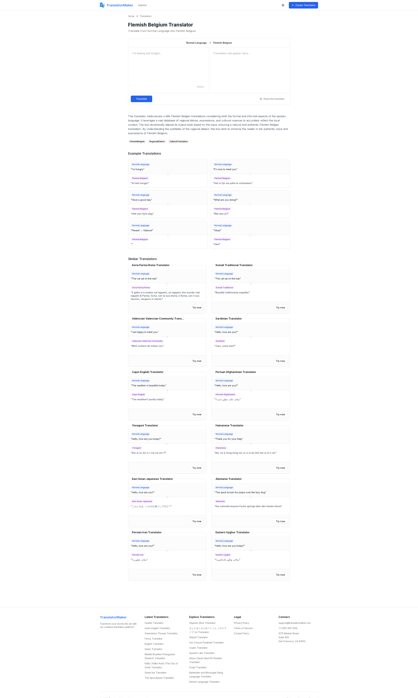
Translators (146, 16)
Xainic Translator (153, 649)
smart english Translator (157, 628)
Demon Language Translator (204, 681)
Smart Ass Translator (156, 672)
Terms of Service (243, 628)
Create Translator (305, 5)
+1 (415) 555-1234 (288, 628)
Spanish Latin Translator (202, 653)
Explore (142, 5)
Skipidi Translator (198, 637)
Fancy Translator (154, 638)
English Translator (154, 643)
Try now (196, 307)
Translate (141, 98)
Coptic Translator (198, 647)
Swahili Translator (154, 623)
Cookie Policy (241, 633)
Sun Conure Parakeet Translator (206, 642)
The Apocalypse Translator (159, 677)
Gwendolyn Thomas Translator (161, 633)
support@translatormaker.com (295, 623)
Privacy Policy (241, 623)
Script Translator (198, 667)
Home (131, 16)
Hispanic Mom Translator (202, 623)
